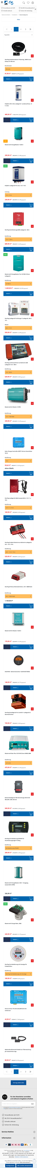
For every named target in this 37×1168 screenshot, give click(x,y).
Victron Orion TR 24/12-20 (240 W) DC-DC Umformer (16, 1009)
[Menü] (2, 2)
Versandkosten (27, 1150)
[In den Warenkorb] (23, 79)
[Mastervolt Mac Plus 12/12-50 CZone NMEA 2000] (18, 742)
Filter (18, 19)
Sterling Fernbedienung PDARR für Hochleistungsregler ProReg (14, 839)
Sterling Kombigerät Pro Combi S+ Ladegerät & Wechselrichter (18, 713)
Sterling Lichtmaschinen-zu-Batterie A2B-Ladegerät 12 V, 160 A (16, 363)
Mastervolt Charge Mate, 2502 (13, 923)
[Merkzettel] (28, 3)
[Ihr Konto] (32, 3)
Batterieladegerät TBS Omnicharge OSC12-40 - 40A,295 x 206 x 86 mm (17, 798)
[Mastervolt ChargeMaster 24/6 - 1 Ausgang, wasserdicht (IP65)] (18, 872)
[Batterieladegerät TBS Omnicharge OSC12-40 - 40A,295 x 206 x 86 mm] (18, 786)
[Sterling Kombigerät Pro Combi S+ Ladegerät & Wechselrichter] (18, 701)
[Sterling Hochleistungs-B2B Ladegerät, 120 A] (18, 219)
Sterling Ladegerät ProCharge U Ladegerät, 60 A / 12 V (18, 319)
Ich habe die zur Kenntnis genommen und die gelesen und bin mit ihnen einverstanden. (19, 1108)
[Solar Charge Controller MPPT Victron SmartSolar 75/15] (18, 440)
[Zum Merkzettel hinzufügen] (6, 120)
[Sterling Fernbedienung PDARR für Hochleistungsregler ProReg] (18, 827)
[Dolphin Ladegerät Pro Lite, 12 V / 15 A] (18, 174)
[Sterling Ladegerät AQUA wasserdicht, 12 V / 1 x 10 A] (18, 487)
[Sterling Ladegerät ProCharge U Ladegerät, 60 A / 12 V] (18, 307)
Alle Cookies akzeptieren (24, 1165)
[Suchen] (24, 3)
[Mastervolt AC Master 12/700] (18, 396)
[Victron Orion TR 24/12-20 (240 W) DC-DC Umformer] (18, 997)
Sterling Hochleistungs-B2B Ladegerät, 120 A (17, 230)
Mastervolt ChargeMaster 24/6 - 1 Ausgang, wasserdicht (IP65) (16, 884)
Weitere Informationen (21, 1157)
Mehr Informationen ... (25, 1162)
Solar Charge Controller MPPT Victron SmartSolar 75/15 (18, 452)
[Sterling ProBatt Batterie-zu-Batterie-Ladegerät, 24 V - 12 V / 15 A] (18, 531)
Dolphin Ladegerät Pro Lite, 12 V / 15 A (15, 185)
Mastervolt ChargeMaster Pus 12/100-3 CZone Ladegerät (17, 275)
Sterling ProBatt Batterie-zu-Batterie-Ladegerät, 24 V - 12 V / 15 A (18, 543)
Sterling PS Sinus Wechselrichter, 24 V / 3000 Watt (18, 586)
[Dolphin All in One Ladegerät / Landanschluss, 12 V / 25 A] (18, 93)
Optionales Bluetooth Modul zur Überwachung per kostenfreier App (18, 1050)
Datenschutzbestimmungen (14, 1107)
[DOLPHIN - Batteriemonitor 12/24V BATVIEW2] (18, 660)
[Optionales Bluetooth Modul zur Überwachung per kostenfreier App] (18, 1038)
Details (8, 79)
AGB (4, 1108)
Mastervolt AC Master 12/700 (13, 407)
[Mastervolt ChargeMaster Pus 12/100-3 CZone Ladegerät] (18, 263)
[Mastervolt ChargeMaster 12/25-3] (18, 133)
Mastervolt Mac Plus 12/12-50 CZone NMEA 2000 (18, 753)
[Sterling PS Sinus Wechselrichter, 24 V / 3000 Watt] (18, 575)
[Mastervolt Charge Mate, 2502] (18, 912)
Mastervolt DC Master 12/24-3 (13, 630)
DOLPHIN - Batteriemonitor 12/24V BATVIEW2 (17, 671)
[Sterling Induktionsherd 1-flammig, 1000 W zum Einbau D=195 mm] (18, 48)
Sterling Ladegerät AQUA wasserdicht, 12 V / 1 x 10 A (18, 499)
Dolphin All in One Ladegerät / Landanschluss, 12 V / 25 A (18, 104)
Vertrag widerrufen (18, 1083)
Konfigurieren (10, 1165)
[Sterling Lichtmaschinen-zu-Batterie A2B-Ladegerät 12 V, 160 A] (18, 351)
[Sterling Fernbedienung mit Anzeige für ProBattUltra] (18, 953)
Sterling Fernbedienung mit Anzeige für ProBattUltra (16, 965)
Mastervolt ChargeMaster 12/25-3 (14, 144)
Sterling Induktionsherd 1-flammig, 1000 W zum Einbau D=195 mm (18, 60)
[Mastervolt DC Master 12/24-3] (18, 619)
